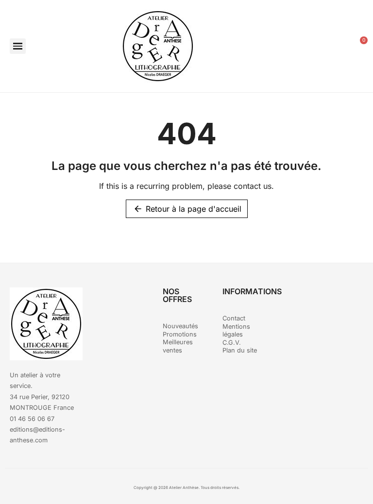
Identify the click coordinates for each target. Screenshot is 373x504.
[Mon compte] (335, 46)
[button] (18, 46)
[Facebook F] (309, 299)
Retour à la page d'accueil (187, 209)
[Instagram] (336, 299)
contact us (252, 186)
